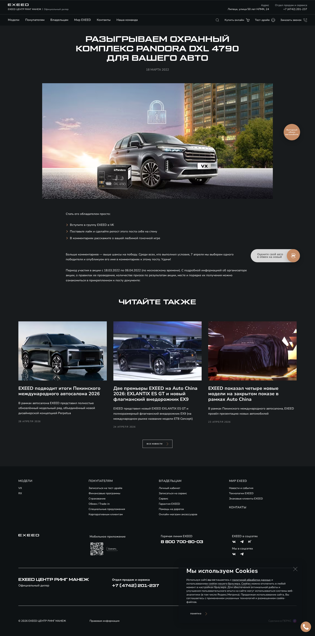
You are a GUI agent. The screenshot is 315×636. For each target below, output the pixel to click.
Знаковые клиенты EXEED (246, 498)
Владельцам (59, 20)
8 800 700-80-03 (182, 542)
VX (20, 488)
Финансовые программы (104, 493)
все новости (155, 444)
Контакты (104, 20)
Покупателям (34, 20)
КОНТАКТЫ (237, 507)
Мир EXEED (82, 20)
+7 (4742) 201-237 (295, 9)
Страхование (97, 498)
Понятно (195, 614)
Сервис (163, 498)
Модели (13, 20)
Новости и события (241, 488)
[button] (295, 569)
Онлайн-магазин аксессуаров (178, 514)
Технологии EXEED (241, 493)
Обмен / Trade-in (99, 504)
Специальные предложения (107, 509)
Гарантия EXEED (169, 504)
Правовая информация (104, 621)
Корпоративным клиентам (106, 514)
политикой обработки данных (251, 580)
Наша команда (127, 20)
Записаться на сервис (173, 493)
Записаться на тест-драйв (105, 488)
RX (20, 493)
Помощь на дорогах (171, 509)
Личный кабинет (169, 488)
